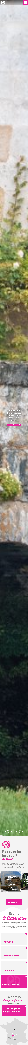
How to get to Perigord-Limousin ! (12, 1011)
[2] (14, 831)
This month (8, 971)
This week (7, 942)
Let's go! (13, 422)
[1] (11, 831)
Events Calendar (10, 985)
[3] (17, 831)
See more (13, 903)
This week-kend (10, 956)
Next (16, 896)
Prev (11, 896)
